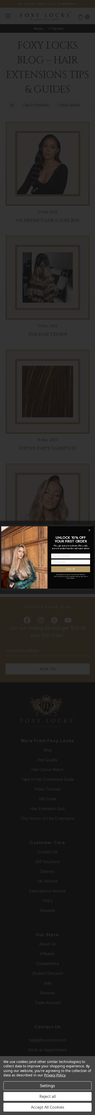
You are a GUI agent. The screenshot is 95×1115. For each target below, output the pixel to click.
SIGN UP (70, 569)
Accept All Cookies (47, 1107)
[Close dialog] (89, 530)
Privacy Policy (54, 1075)
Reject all (47, 1096)
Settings (47, 1085)
